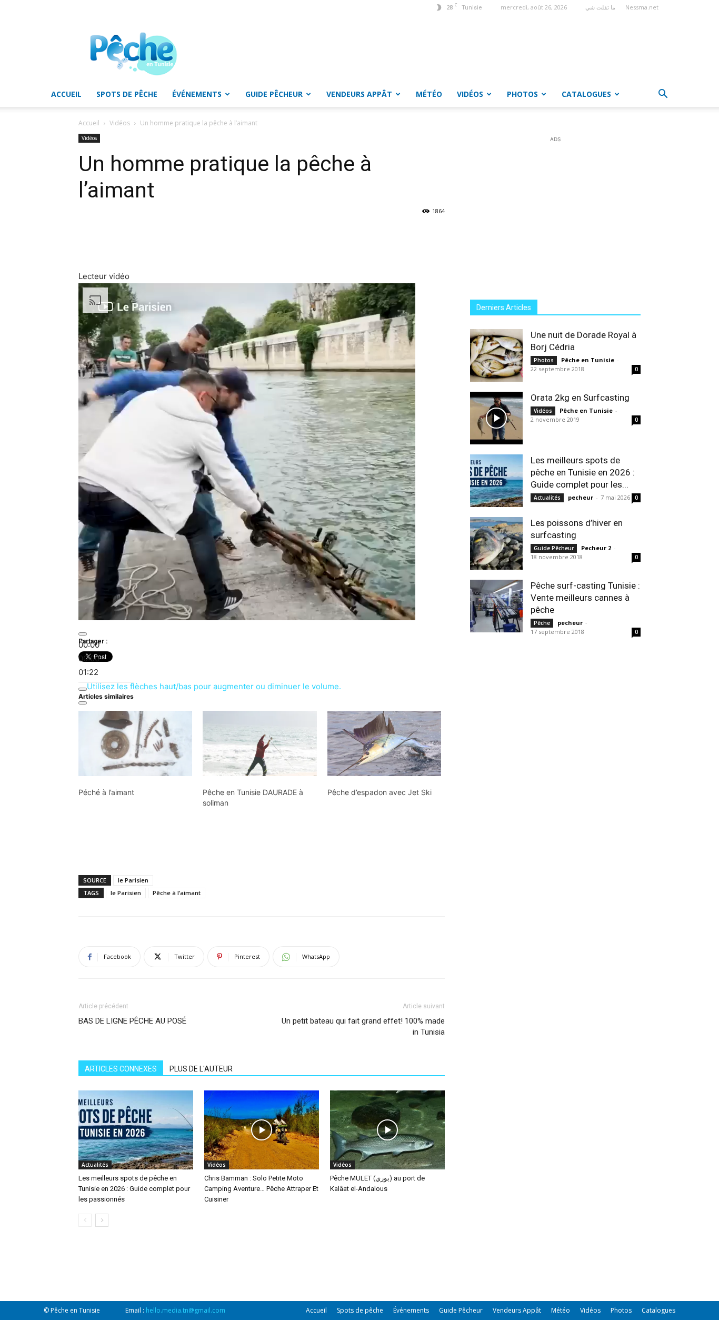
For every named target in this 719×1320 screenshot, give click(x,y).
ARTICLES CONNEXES (121, 1069)
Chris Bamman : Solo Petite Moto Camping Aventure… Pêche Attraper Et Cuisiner (261, 1188)
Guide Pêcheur (274, 94)
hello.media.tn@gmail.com (185, 1310)
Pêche (542, 623)
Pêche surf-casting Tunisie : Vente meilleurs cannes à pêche (585, 597)
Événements (197, 94)
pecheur (580, 497)
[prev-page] (85, 1220)
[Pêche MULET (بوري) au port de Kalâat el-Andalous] (387, 1129)
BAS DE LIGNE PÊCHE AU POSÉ (132, 1021)
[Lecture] (82, 634)
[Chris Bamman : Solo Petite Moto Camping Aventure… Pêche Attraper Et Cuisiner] (261, 1129)
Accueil (66, 94)
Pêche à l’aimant (177, 893)
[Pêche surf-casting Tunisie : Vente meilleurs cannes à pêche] (496, 606)
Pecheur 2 (596, 548)
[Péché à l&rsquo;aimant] (135, 743)
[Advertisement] (414, 53)
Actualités (95, 1164)
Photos (522, 94)
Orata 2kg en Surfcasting (580, 397)
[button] (662, 95)
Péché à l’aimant (106, 792)
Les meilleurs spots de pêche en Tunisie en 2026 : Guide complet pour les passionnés (134, 1188)
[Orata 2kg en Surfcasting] (496, 418)
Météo (429, 94)
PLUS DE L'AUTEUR (201, 1069)
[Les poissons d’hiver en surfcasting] (496, 543)
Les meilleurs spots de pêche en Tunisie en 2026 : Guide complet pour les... (583, 472)
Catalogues (586, 94)
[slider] (88, 658)
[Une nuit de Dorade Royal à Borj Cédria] (496, 355)
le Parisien (133, 880)
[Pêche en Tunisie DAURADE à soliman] (259, 743)
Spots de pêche (126, 94)
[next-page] (101, 1220)
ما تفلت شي (600, 7)
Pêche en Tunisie (587, 360)
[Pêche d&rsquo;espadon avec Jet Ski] (384, 743)
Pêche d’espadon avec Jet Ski (379, 792)
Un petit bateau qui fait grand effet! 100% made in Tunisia (363, 1026)
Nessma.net (641, 7)
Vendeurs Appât (359, 94)
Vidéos (470, 94)
